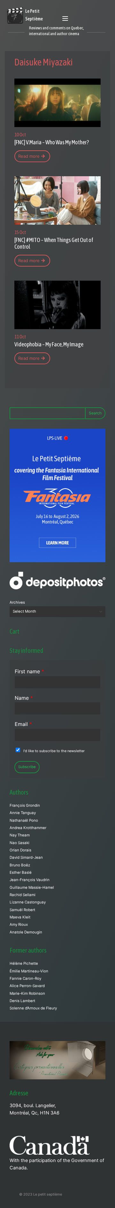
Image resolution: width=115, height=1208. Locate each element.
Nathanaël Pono (24, 820)
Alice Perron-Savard (27, 986)
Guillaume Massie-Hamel (32, 887)
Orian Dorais (20, 850)
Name (24, 698)
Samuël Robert (22, 910)
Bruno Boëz (20, 865)
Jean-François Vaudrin (30, 880)
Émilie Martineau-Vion (29, 971)
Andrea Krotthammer (28, 828)
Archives (17, 602)
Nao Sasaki (19, 843)
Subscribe (27, 767)
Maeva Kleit (20, 917)
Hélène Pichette (24, 963)
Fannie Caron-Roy (25, 978)
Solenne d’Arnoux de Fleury (33, 1008)
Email (23, 724)
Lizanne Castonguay (28, 902)
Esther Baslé (21, 872)
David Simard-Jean (26, 857)
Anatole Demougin (26, 932)
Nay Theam (20, 835)
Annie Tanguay (23, 813)
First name (29, 671)
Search (95, 413)
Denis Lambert (22, 1001)
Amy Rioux (19, 924)
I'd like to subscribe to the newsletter (54, 751)
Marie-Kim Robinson (27, 993)
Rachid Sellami (22, 895)
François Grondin (25, 805)
